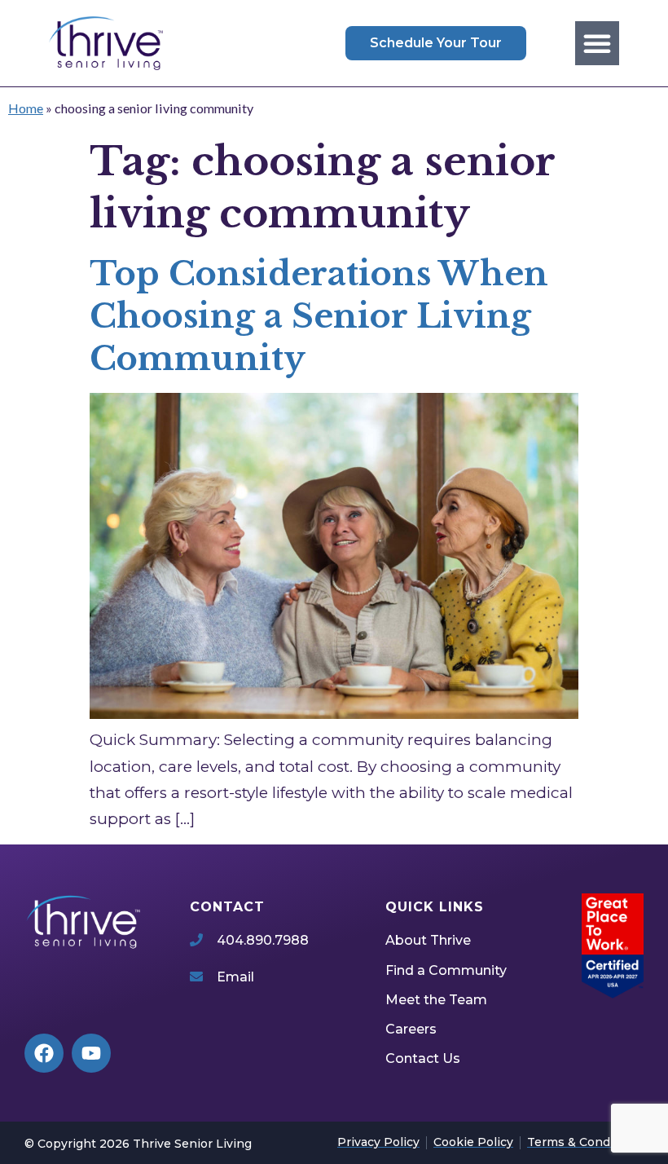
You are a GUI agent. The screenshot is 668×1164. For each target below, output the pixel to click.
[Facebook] (44, 1053)
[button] (597, 43)
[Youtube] (91, 1053)
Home (25, 108)
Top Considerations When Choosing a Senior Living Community (319, 316)
